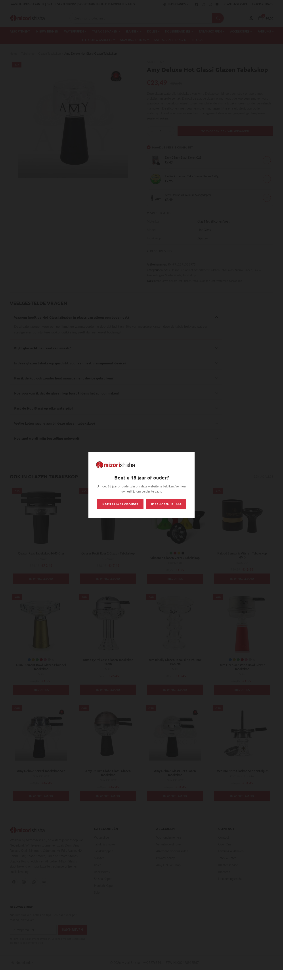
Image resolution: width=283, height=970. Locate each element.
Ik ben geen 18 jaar (166, 504)
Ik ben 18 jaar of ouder (120, 504)
